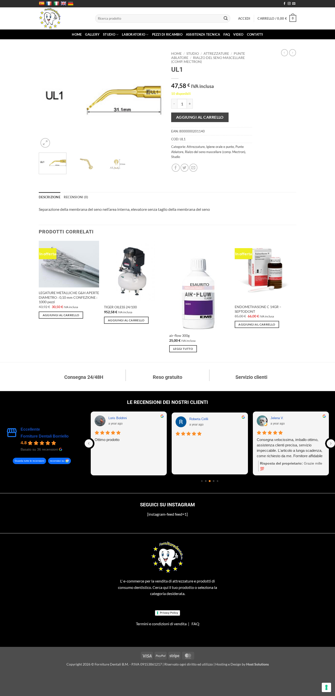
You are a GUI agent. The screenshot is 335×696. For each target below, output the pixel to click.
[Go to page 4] (217, 481)
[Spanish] (42, 3)
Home (77, 34)
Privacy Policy (169, 612)
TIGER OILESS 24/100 (120, 307)
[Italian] (57, 3)
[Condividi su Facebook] (176, 168)
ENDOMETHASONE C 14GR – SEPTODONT (258, 309)
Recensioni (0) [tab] (76, 197)
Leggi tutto (183, 348)
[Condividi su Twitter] (184, 168)
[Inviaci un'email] (293, 3)
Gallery (92, 34)
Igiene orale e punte (220, 147)
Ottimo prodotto (107, 440)
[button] (244, 18)
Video (238, 34)
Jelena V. (277, 418)
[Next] (155, 99)
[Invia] (226, 18)
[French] (49, 3)
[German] (71, 3)
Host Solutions (257, 664)
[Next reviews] (331, 443)
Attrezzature (216, 54)
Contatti (255, 34)
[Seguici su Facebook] (284, 3)
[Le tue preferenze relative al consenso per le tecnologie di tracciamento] (326, 687)
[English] (64, 3)
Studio (109, 34)
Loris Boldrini (117, 418)
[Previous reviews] (89, 443)
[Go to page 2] (210, 481)
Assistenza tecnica (203, 34)
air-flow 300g (179, 335)
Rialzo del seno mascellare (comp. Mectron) (215, 152)
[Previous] (47, 99)
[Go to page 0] (202, 481)
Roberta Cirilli (198, 419)
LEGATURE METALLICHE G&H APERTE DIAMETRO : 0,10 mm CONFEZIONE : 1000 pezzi (69, 297)
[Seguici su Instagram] (289, 3)
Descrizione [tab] (49, 197)
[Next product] (284, 52)
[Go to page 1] (206, 481)
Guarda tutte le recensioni (29, 460)
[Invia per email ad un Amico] (193, 168)
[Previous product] (292, 52)
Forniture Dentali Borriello (45, 436)
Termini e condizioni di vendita (161, 623)
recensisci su (57, 460)
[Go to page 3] (214, 481)
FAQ (226, 34)
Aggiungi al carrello (200, 117)
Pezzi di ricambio (167, 34)
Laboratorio (133, 34)
